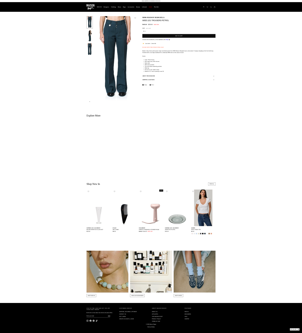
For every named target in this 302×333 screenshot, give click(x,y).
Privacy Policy (156, 318)
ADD (102, 165)
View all (211, 184)
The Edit (156, 7)
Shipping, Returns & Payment (128, 311)
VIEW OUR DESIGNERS (137, 295)
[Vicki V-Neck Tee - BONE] (198, 233)
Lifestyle (144, 7)
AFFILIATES (155, 314)
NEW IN (99, 7)
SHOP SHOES (178, 295)
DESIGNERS (188, 314)
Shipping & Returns (148, 79)
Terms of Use (156, 321)
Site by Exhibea (151, 326)
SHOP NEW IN (91, 295)
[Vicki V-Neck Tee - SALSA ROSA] (192, 233)
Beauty (138, 7)
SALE (150, 7)
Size (146, 28)
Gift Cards (122, 316)
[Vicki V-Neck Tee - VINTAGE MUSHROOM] (209, 233)
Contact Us (122, 314)
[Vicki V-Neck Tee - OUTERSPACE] (205, 233)
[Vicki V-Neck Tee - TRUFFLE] (192, 235)
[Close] (298, 329)
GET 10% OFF (293, 329)
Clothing (113, 7)
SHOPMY (187, 318)
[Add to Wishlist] (135, 18)
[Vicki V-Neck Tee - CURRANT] (213, 233)
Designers (106, 7)
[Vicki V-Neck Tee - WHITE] (194, 233)
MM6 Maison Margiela (153, 17)
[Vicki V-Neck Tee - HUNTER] (207, 233)
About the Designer (148, 76)
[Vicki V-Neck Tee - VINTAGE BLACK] (200, 233)
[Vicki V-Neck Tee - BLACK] (203, 233)
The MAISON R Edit (157, 316)
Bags (124, 7)
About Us (154, 311)
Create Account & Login (126, 318)
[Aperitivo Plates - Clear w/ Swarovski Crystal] (168, 233)
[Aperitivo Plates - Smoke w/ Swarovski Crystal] (166, 233)
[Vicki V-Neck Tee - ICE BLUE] (196, 233)
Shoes (119, 7)
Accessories (131, 7)
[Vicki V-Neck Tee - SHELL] (211, 233)
